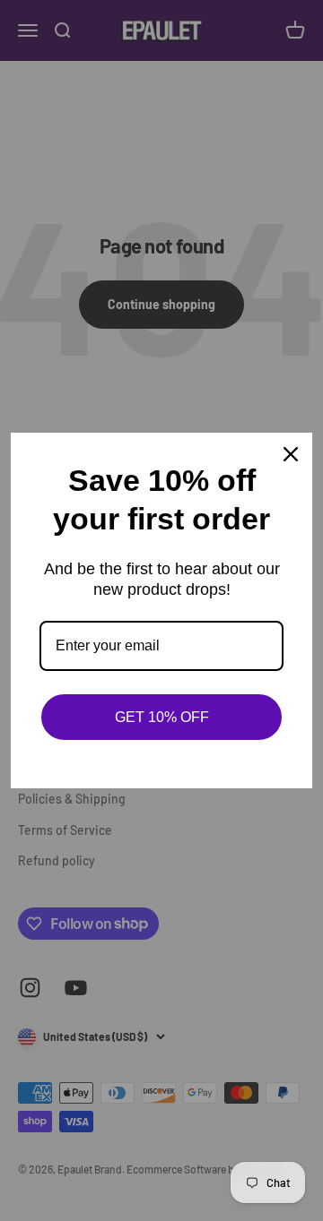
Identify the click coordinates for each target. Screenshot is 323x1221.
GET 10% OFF (162, 717)
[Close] (290, 454)
